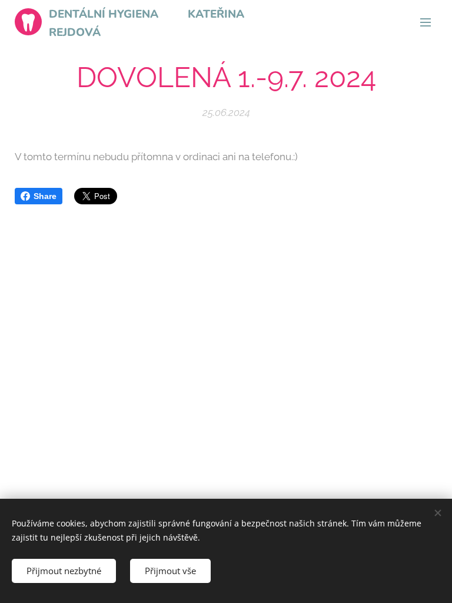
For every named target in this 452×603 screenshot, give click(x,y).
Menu (425, 22)
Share (45, 196)
